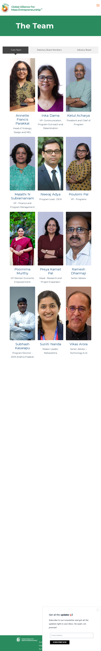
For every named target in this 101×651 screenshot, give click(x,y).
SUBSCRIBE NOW (59, 642)
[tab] (15, 50)
